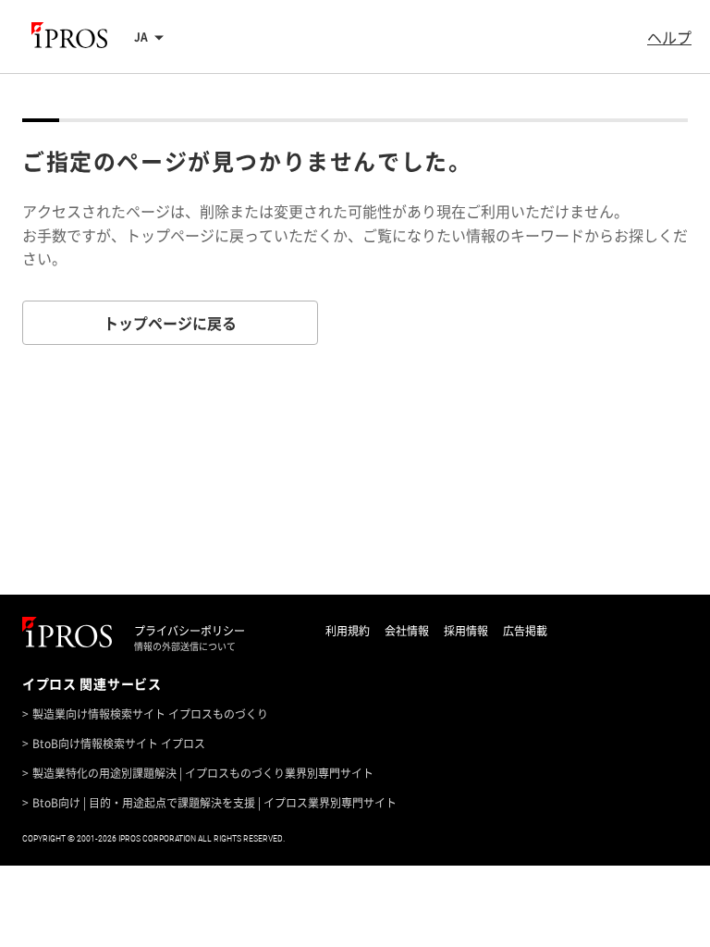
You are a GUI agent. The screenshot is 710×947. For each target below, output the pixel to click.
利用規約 (347, 630)
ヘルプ (669, 37)
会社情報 (407, 630)
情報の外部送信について (185, 646)
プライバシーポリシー (189, 630)
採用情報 (466, 630)
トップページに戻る (170, 323)
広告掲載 (525, 630)
